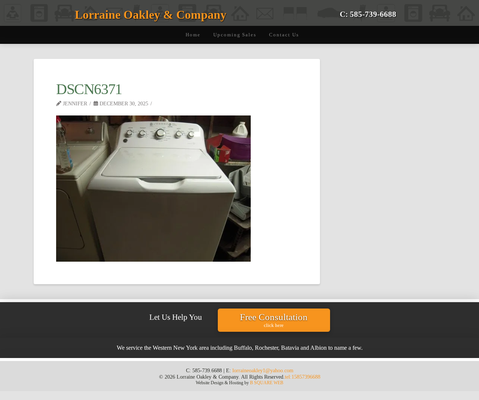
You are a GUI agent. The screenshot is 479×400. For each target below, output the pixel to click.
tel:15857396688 (302, 377)
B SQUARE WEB (266, 382)
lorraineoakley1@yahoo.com (262, 370)
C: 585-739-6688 (368, 14)
